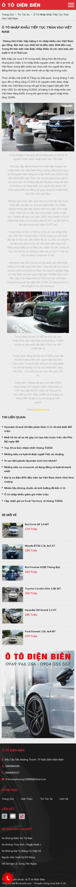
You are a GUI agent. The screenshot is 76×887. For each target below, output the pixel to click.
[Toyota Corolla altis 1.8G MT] (13, 595)
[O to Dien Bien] (22, 5)
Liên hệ (64, 798)
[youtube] (13, 816)
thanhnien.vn (41, 409)
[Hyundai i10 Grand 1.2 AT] (13, 616)
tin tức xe (23, 14)
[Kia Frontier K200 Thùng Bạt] (13, 573)
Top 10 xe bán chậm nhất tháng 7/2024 (28, 447)
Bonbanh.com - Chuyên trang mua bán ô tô (41, 883)
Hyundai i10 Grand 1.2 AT (41, 610)
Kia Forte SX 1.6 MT (37, 524)
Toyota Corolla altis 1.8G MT (43, 588)
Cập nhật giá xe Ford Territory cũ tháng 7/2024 (33, 501)
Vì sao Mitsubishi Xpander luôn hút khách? (30, 460)
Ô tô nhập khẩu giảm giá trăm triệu (26, 494)
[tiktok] (20, 816)
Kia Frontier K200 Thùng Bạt (42, 567)
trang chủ (8, 14)
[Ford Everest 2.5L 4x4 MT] (13, 637)
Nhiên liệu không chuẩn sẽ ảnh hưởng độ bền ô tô (34, 488)
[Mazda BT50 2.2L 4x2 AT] (13, 552)
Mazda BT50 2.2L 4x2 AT (40, 545)
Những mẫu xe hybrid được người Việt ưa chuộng (34, 454)
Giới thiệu (26, 798)
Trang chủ (8, 798)
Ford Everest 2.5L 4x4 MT (40, 631)
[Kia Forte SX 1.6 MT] (13, 530)
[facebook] (6, 816)
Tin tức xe (46, 798)
